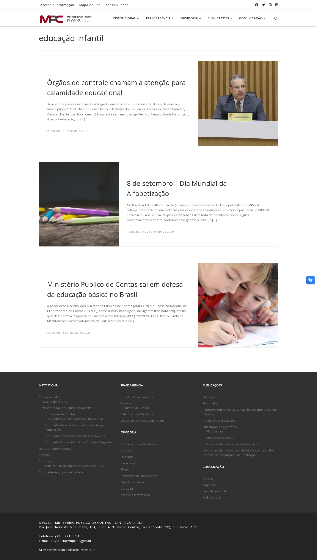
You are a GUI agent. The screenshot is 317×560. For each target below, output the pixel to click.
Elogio (125, 469)
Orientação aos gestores (220, 427)
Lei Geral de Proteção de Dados (143, 421)
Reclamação (129, 463)
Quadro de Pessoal (137, 408)
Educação (209, 397)
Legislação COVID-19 (220, 438)
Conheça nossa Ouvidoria (138, 444)
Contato (44, 455)
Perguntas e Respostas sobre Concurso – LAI (73, 466)
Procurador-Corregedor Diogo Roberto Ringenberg (79, 442)
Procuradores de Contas (58, 414)
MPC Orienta (214, 431)
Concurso (45, 461)
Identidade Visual (214, 491)
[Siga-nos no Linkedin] (276, 4)
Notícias (208, 478)
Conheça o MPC (50, 397)
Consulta (127, 489)
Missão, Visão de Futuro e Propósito (67, 408)
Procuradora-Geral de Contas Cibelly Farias (74, 419)
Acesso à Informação (135, 495)
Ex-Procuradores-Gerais (55, 449)
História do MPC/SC (55, 402)
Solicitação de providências (139, 476)
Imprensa (209, 485)
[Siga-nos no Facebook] (256, 4)
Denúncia (127, 457)
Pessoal (126, 403)
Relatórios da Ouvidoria (137, 414)
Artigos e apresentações (219, 421)
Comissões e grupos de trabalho (61, 472)
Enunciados (210, 403)
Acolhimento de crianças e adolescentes (233, 444)
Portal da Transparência (137, 397)
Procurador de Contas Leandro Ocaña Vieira (75, 436)
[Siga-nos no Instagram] (270, 4)
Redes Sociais (212, 497)
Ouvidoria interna (132, 482)
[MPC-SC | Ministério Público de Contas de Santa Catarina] (66, 18)
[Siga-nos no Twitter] (263, 4)
